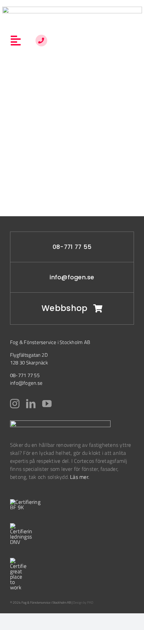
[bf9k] (27, 502)
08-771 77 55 (72, 247)
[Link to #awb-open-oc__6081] (41, 40)
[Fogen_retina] (72, 9)
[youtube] (47, 403)
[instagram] (14, 403)
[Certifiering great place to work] (18, 561)
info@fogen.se (72, 277)
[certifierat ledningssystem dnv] (21, 526)
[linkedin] (30, 403)
